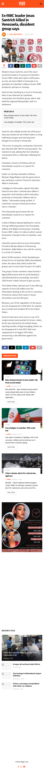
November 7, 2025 (19, 679)
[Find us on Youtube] (24, 766)
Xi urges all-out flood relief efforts (26, 664)
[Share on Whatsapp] (22, 66)
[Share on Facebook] (10, 66)
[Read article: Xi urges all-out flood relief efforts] (6, 666)
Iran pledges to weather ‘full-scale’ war (19, 122)
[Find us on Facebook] (18, 766)
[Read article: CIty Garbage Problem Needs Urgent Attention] (6, 675)
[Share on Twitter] (17, 66)
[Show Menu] (3, 4)
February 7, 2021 (18, 689)
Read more (12, 401)
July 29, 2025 (17, 667)
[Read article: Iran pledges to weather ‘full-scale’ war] (22, 418)
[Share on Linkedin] (28, 66)
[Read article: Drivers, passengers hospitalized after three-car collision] (6, 686)
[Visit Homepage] (21, 4)
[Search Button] (41, 4)
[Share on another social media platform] (39, 66)
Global (9, 11)
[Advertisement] (22, 718)
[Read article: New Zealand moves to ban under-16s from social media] (22, 370)
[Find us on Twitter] (21, 766)
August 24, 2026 (17, 386)
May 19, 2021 (29, 34)
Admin (9, 386)
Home (3, 11)
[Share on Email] (34, 66)
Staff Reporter (15, 34)
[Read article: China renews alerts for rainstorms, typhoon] (22, 463)
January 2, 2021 (9, 658)
